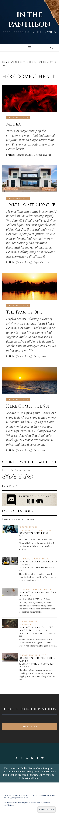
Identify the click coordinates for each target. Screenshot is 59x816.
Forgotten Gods (28, 527)
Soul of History (28, 530)
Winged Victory (28, 624)
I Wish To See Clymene (30, 205)
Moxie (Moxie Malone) (32, 599)
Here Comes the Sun (18, 118)
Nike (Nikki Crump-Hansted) (35, 633)
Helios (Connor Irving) (21, 154)
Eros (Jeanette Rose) (31, 539)
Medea (13, 124)
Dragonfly (25, 589)
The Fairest (45, 530)
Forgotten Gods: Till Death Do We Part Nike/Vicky (36, 629)
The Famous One (24, 312)
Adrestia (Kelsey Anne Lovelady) (37, 664)
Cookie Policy (9, 805)
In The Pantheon (29, 19)
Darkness (24, 559)
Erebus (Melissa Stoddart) (34, 568)
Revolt (43, 655)
